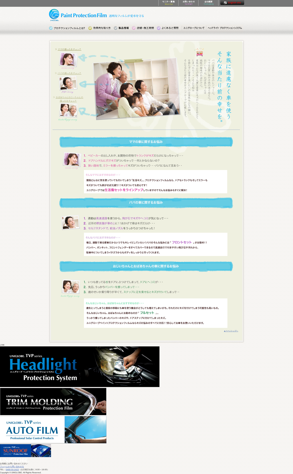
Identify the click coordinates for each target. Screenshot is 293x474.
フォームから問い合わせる (12, 466)
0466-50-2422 (12, 469)
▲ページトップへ (231, 331)
